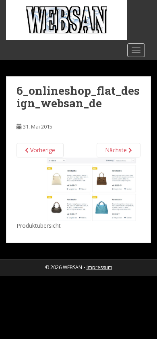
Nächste (116, 150)
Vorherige (42, 150)
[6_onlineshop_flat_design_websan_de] (78, 188)
